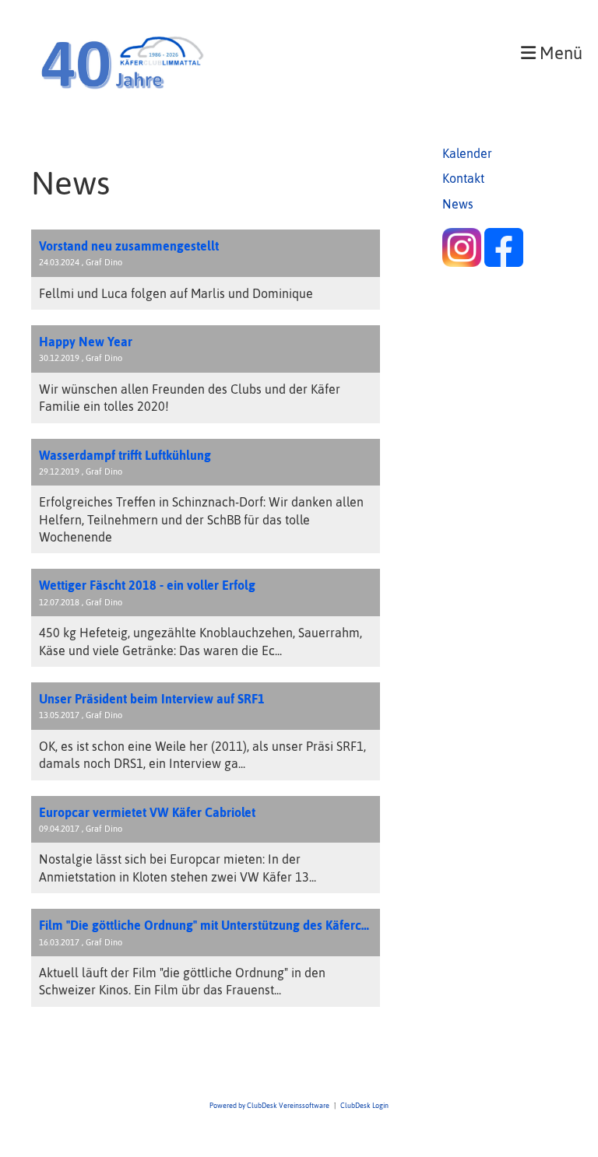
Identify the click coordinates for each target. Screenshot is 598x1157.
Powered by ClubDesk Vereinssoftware (269, 1105)
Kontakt (463, 178)
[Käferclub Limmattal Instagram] (461, 262)
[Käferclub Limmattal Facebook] (503, 262)
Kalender (467, 153)
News (457, 204)
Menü (559, 53)
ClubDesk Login (364, 1105)
